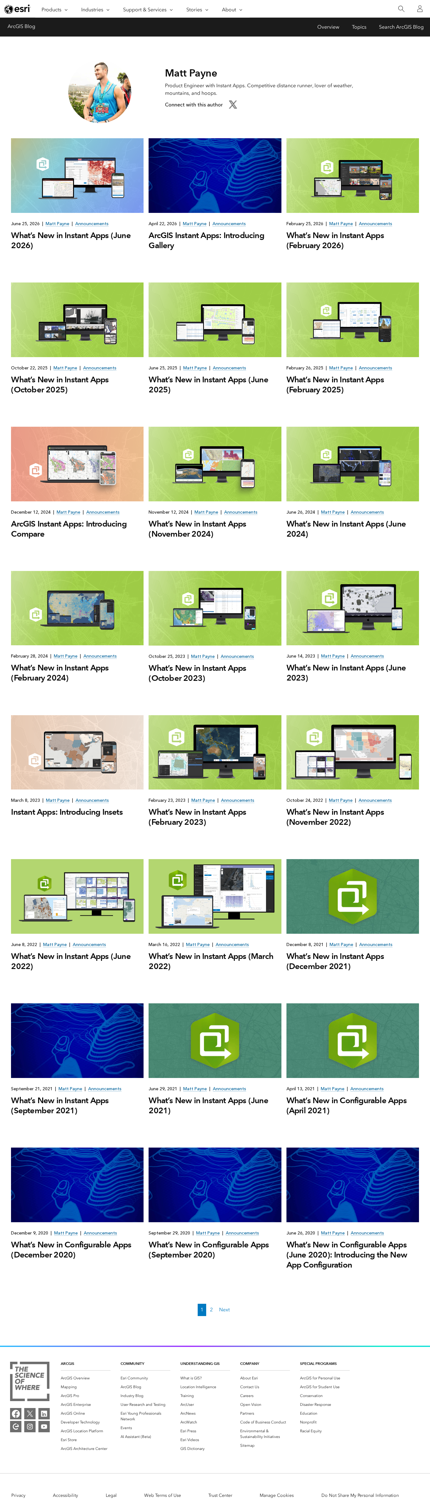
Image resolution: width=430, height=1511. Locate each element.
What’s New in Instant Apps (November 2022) (335, 817)
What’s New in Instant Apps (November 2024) (197, 529)
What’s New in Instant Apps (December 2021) (335, 961)
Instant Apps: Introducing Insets (66, 812)
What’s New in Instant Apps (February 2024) (60, 673)
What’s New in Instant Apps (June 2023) (346, 673)
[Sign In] (420, 8)
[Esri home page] (17, 9)
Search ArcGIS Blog (401, 27)
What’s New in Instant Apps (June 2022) (70, 961)
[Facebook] (15, 1413)
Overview (328, 27)
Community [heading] (132, 1363)
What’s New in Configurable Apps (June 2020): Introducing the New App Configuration (346, 1255)
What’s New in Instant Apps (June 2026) (70, 240)
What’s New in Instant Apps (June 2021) (208, 1105)
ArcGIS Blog (21, 26)
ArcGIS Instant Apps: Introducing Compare (68, 529)
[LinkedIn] (44, 1413)
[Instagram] (30, 1426)
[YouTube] (44, 1426)
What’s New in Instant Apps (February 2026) (335, 240)
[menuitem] (85, 1378)
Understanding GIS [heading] (200, 1363)
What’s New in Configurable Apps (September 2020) (209, 1250)
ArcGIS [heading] (67, 1363)
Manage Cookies (277, 1495)
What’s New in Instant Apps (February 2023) (197, 817)
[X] (30, 1413)
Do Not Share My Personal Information (360, 1495)
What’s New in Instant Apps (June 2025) (208, 384)
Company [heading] (249, 1363)
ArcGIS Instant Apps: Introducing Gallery (206, 240)
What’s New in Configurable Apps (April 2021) (346, 1105)
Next (224, 1310)
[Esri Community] (15, 1426)
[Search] (401, 9)
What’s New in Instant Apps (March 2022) (211, 961)
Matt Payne (57, 223)
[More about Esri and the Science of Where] (29, 1382)
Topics (359, 27)
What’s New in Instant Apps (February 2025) (335, 384)
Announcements (92, 223)
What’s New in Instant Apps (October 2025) (60, 384)
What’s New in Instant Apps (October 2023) (197, 673)
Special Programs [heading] (318, 1363)
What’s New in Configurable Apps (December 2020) (71, 1250)
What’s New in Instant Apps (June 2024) (346, 529)
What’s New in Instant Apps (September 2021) (60, 1105)
